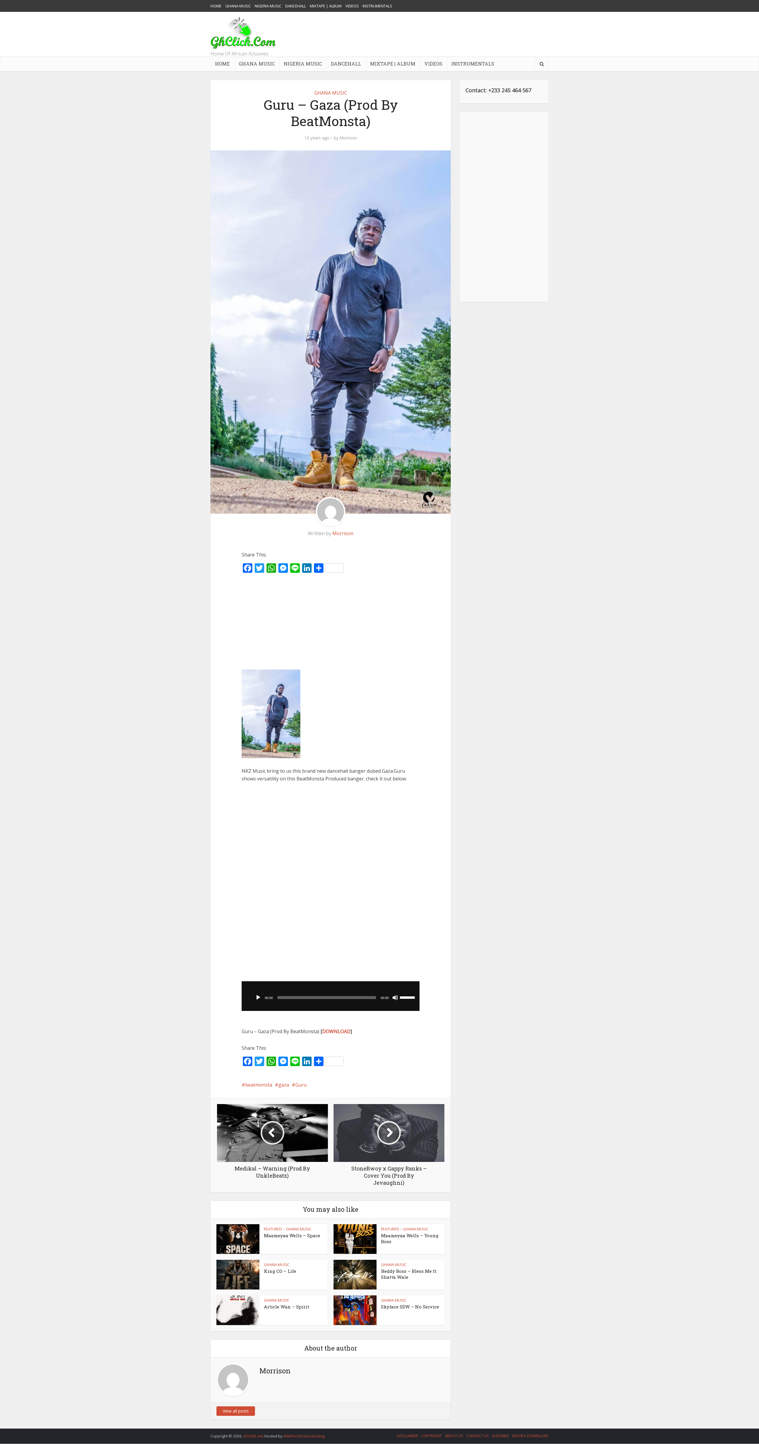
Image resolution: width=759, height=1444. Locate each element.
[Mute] (395, 998)
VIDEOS (352, 6)
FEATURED (273, 1229)
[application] (331, 996)
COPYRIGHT (431, 1435)
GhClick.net (253, 1436)
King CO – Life (280, 1271)
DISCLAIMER (407, 1435)
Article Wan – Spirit (286, 1307)
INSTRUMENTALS (377, 6)
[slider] (408, 997)
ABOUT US (454, 1435)
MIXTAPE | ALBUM (326, 6)
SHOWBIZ (500, 1435)
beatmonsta (258, 1085)
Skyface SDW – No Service (410, 1307)
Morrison (348, 138)
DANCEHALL (295, 6)
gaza (283, 1085)
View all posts (236, 1411)
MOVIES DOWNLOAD (530, 1435)
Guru (301, 1085)
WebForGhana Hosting (303, 1436)
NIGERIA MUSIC (268, 6)
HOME (216, 6)
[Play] (258, 998)
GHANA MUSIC (238, 6)
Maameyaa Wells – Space (292, 1235)
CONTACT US (477, 1435)
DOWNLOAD (336, 1031)
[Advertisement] (440, 34)
